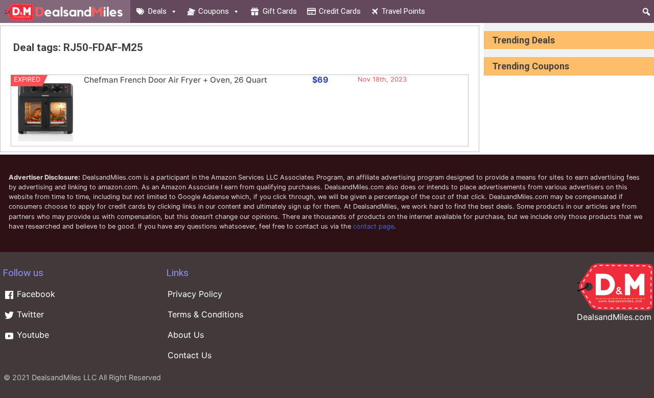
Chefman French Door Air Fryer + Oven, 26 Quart (175, 80)
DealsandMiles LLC (64, 377)
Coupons (213, 11)
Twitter (29, 314)
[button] (646, 11)
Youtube (31, 335)
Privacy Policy (195, 294)
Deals (157, 11)
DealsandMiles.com (614, 317)
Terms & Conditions (205, 314)
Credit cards (340, 11)
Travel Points (403, 11)
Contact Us (190, 355)
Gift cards (280, 11)
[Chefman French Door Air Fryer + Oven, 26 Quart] (45, 139)
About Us (186, 335)
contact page (373, 226)
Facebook (34, 294)
